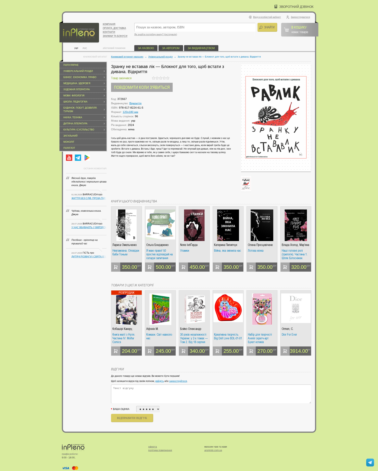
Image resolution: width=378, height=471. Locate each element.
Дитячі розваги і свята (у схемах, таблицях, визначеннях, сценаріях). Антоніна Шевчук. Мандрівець (89, 256)
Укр (76, 48)
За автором (171, 48)
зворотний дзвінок (296, 6)
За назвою (146, 48)
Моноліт (68, 142)
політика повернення (160, 450)
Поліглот (69, 148)
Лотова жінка (255, 251)
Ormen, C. (288, 329)
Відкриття (135, 103)
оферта (152, 446)
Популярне (71, 65)
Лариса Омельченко (124, 245)
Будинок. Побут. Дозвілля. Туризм (80, 109)
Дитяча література (75, 123)
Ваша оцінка (121, 409)
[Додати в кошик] (115, 267)
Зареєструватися (300, 17)
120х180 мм (130, 112)
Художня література (76, 89)
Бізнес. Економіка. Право (79, 77)
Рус (85, 48)
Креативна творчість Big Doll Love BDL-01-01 (228, 336)
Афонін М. (152, 329)
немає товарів (299, 29)
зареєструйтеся (178, 381)
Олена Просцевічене (260, 245)
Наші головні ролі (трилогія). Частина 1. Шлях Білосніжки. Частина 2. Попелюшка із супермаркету (295, 254)
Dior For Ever (289, 335)
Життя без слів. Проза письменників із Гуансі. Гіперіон (89, 198)
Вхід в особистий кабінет (267, 17)
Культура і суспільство (78, 129)
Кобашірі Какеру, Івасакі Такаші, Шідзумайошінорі (122, 329)
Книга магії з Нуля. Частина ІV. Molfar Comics (123, 338)
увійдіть (159, 381)
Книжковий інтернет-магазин (127, 56)
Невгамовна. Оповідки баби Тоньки (125, 252)
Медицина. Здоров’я (76, 83)
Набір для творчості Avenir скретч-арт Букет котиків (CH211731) (260, 338)
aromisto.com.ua (213, 450)
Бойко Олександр (190, 329)
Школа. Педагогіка (75, 101)
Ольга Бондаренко (157, 245)
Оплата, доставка (114, 28)
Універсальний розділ (78, 71)
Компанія (109, 24)
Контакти (109, 32)
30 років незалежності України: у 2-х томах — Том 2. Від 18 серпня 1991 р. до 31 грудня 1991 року (194, 338)
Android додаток (87, 158)
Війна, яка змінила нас (227, 251)
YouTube (69, 158)
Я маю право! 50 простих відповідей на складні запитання (159, 254)
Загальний (70, 135)
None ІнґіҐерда (188, 245)
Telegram (78, 158)
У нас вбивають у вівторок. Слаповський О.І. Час (89, 227)
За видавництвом (201, 48)
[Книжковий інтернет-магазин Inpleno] (79, 32)
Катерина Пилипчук (225, 245)
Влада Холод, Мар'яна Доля (295, 245)
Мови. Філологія (73, 95)
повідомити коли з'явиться (142, 87)
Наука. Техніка (72, 117)
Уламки (184, 251)
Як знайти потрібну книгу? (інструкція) (155, 34)
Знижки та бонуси (115, 36)
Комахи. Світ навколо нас (159, 336)
